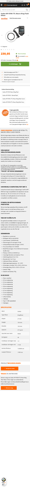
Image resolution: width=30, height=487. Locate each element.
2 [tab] (3, 49)
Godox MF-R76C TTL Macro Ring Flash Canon (14, 99)
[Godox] (4, 18)
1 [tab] (1, 49)
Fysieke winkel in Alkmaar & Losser (15, 1)
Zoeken (26, 9)
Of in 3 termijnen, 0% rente (9, 60)
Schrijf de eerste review (15, 18)
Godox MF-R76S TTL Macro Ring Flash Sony (13, 102)
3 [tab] (5, 49)
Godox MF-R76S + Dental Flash (10, 95)
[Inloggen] (22, 5)
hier (27, 124)
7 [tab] (13, 49)
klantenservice (10, 384)
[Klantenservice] (24, 5)
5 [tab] (9, 49)
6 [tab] (11, 49)
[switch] (3, 485)
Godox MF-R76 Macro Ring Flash (11, 92)
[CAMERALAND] (10, 5)
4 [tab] (7, 49)
